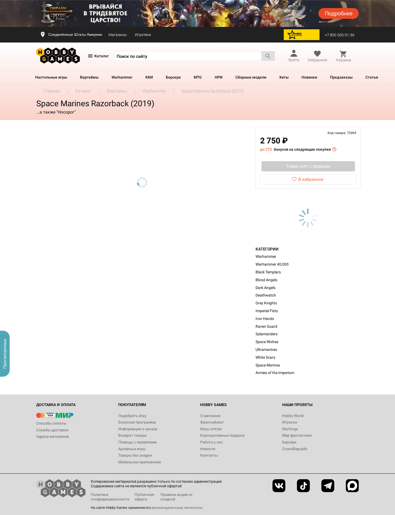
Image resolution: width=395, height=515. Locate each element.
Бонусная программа (137, 422)
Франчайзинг (212, 422)
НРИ (218, 77)
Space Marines (268, 365)
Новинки (309, 77)
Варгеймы (89, 77)
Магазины (118, 35)
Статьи (371, 77)
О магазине (210, 416)
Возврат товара (132, 435)
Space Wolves (267, 342)
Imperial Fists (267, 311)
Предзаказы (341, 77)
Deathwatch (266, 295)
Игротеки (143, 35)
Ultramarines (266, 349)
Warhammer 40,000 (272, 264)
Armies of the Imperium (275, 373)
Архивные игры (132, 449)
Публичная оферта (144, 496)
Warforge (290, 429)
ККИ (149, 77)
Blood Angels (266, 280)
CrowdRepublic (294, 449)
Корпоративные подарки (222, 435)
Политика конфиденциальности (110, 496)
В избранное (310, 179)
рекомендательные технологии (177, 508)
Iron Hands (265, 318)
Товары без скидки (135, 455)
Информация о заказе (137, 429)
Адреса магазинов (52, 436)
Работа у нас (211, 442)
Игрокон (289, 422)
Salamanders (267, 334)
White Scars (265, 357)
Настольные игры (51, 77)
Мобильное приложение (139, 462)
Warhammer (122, 77)
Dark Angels (265, 287)
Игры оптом (210, 429)
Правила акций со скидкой (176, 496)
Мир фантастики (297, 435)
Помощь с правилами (137, 442)
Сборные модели (250, 77)
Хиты (284, 77)
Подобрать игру (132, 416)
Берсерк (173, 77)
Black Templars (268, 272)
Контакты (209, 455)
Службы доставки (52, 430)
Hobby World (293, 416)
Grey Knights (266, 303)
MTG (198, 77)
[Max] (352, 485)
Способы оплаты (51, 423)
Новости (207, 449)
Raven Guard (266, 326)
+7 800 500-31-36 (339, 35)
